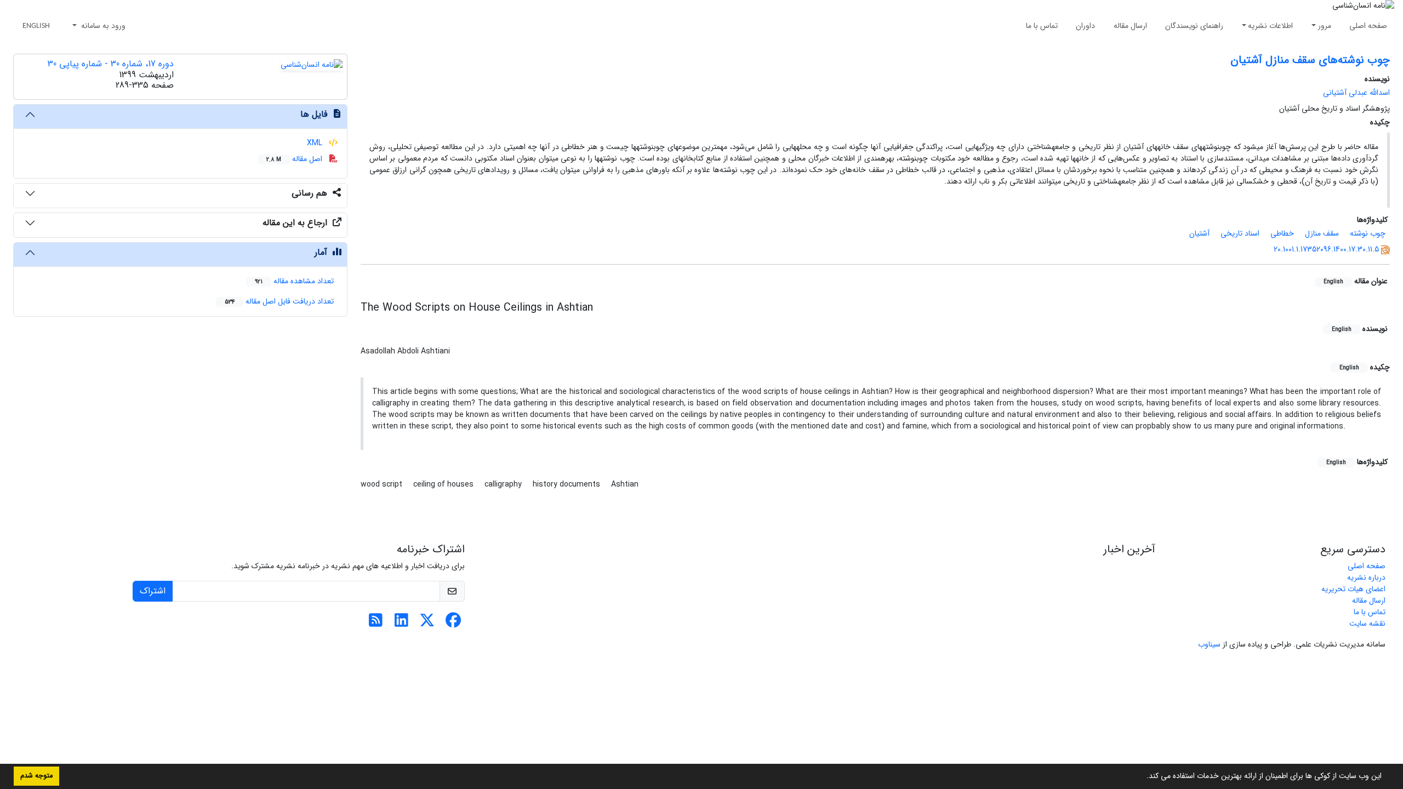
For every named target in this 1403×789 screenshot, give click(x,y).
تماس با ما (1042, 26)
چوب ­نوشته (1367, 233)
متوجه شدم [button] (36, 775)
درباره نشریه (1366, 577)
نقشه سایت (1367, 624)
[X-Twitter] (427, 624)
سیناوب (1209, 644)
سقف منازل (1322, 233)
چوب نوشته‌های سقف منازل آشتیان (1310, 60)
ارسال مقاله (1130, 26)
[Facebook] (453, 624)
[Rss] (375, 624)
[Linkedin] (401, 624)
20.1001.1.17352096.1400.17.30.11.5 (1326, 249)
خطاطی (1282, 233)
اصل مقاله (295, 159)
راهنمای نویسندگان (1194, 26)
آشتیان (1199, 233)
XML (315, 143)
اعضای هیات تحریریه (1353, 589)
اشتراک (153, 591)
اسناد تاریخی (1240, 233)
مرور (1324, 26)
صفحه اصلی (1368, 26)
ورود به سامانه (102, 26)
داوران (1085, 26)
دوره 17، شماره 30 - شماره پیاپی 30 (111, 64)
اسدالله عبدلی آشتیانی (1356, 93)
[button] (1142, 777)
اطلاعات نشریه (1270, 26)
